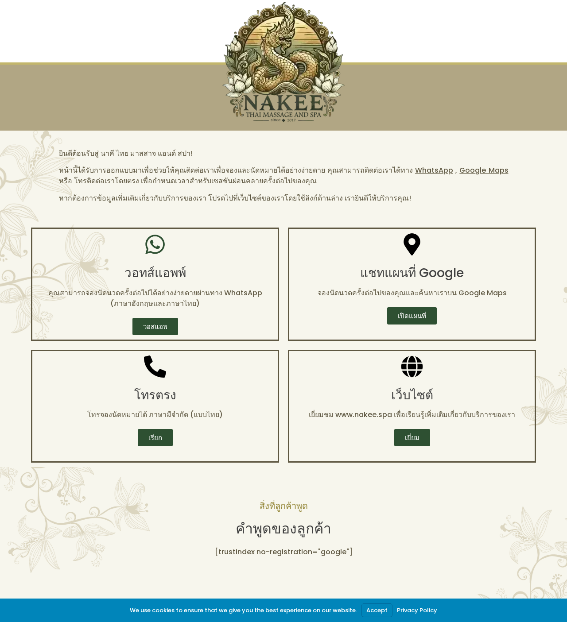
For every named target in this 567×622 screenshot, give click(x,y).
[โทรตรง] (155, 366)
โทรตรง (155, 395)
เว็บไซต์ (412, 395)
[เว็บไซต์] (412, 366)
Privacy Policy (417, 610)
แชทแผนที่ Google (412, 273)
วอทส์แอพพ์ (155, 273)
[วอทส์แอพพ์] (155, 244)
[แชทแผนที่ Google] (412, 244)
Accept (377, 610)
